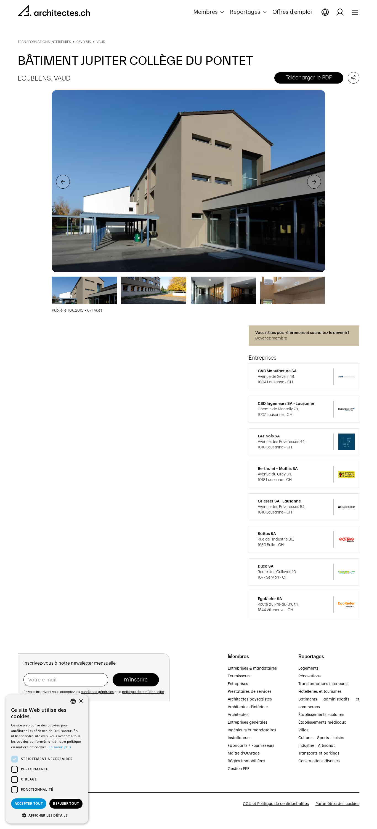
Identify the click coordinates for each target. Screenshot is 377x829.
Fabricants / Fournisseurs (251, 746)
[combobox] (73, 701)
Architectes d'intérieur (248, 707)
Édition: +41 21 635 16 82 (40, 756)
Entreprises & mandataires (252, 668)
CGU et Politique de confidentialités (276, 804)
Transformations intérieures (323, 684)
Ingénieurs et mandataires (252, 730)
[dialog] (47, 758)
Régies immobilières (246, 761)
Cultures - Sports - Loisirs (321, 738)
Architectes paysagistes (250, 699)
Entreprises (238, 684)
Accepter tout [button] (29, 803)
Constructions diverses (319, 761)
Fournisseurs (239, 676)
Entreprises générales (247, 722)
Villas (303, 730)
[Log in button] (340, 12)
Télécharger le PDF (309, 78)
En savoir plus (60, 747)
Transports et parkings (318, 753)
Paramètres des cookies (337, 804)
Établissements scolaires (321, 715)
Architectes (238, 715)
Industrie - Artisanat (316, 746)
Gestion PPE (238, 769)
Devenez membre (271, 338)
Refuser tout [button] (66, 803)
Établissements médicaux (322, 722)
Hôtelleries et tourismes (320, 692)
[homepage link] (54, 11)
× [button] (81, 701)
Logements (308, 668)
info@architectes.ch (36, 763)
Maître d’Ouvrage (244, 753)
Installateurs (239, 738)
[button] (209, 12)
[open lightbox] (188, 181)
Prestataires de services (250, 692)
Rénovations (309, 676)
